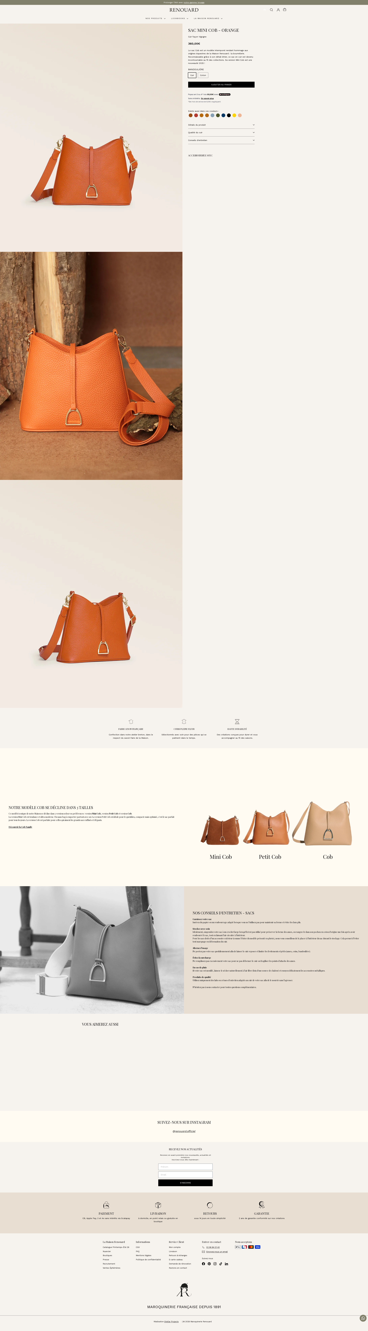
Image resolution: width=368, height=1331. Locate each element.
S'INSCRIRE (185, 1183)
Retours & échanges (178, 1255)
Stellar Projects (171, 1322)
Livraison (173, 1251)
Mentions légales (143, 1255)
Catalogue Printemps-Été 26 (116, 1247)
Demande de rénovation (180, 1264)
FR (264, 9)
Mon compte (175, 1247)
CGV (138, 1247)
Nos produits (154, 18)
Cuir (192, 75)
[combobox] (264, 10)
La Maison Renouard (207, 18)
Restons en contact (178, 1268)
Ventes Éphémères (111, 1268)
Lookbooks (178, 18)
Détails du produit (197, 125)
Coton (203, 75)
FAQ (137, 1251)
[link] (209, 174)
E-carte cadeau (176, 1260)
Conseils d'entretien (197, 140)
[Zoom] (91, 138)
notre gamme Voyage (194, 2)
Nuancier (107, 1251)
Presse (106, 1260)
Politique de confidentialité (148, 1260)
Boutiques (107, 1255)
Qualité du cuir (195, 132)
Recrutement (109, 1264)
